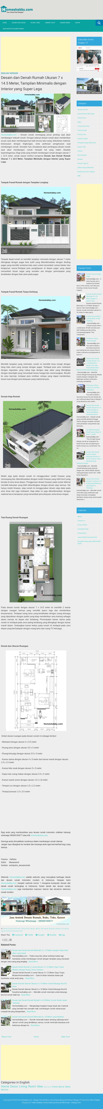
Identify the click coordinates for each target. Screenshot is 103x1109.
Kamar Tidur (50, 23)
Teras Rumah (82, 130)
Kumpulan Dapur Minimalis (87, 143)
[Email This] (3, 940)
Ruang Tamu (35, 23)
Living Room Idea (31, 1086)
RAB (79, 176)
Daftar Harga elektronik (85, 167)
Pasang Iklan (82, 533)
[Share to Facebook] (10, 940)
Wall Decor (48, 1087)
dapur (79, 122)
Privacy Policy (82, 525)
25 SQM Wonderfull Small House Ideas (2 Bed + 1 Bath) (93, 432)
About (80, 516)
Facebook (18, 935)
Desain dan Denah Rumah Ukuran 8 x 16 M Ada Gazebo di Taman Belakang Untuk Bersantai (93, 410)
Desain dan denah (28, 928)
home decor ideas (61, 1086)
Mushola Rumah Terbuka (86, 172)
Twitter (30, 935)
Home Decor (9, 1086)
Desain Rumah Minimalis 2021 (12, 931)
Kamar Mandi (65, 23)
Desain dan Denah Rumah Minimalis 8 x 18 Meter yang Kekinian (38, 1017)
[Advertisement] (35, 54)
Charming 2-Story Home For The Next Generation (92, 387)
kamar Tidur (82, 147)
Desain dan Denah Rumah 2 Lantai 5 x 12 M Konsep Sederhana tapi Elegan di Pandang (94, 483)
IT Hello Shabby (36, 1103)
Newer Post (6, 1037)
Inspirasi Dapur (83, 138)
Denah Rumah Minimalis (12, 928)
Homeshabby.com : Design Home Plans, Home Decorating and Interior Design (48, 1100)
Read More (33, 961)
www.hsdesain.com (39, 835)
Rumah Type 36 (83, 163)
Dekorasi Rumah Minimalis (59, 1103)
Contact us (81, 521)
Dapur (77, 23)
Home (5, 23)
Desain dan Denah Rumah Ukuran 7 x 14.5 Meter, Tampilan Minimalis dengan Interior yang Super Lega (33, 83)
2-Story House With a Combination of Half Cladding (93, 318)
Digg (63, 935)
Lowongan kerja (83, 529)
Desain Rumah (83, 110)
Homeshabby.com (9, 135)
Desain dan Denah (19, 23)
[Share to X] (8, 940)
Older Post (65, 1037)
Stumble (52, 935)
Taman (80, 151)
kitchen (4, 1089)
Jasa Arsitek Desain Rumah (13, 29)
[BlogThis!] (6, 940)
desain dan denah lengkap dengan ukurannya (52, 928)
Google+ (41, 935)
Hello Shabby (95, 1100)
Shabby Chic (76, 1103)
